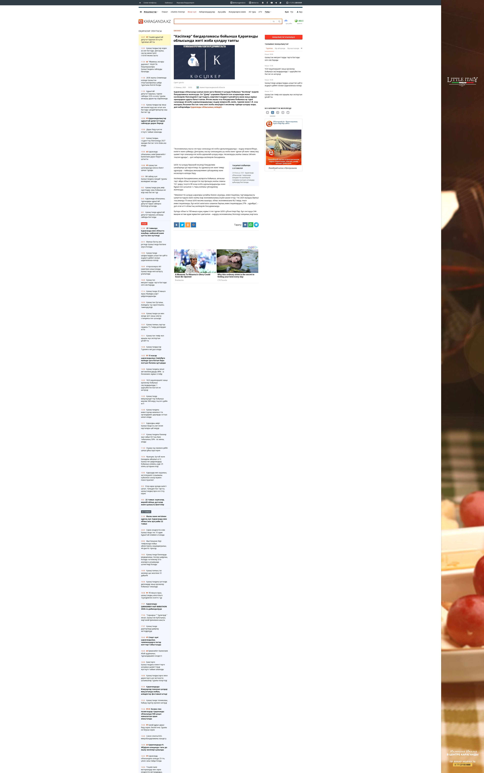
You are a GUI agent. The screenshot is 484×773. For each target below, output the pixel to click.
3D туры (252, 12)
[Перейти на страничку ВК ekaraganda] (263, 3)
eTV (260, 12)
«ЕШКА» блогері (178, 12)
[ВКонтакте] (176, 224)
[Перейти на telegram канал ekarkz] (276, 3)
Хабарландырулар (207, 12)
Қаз (287, 12)
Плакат (165, 12)
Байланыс (169, 3)
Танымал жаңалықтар (277, 44)
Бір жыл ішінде (293, 48)
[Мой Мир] (193, 224)
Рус (291, 12)
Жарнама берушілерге (185, 3)
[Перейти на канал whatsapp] (280, 3)
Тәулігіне (269, 48)
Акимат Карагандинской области (212, 87)
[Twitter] (182, 224)
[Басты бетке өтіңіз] (141, 3)
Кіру (300, 12)
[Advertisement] (216, 128)
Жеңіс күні (192, 12)
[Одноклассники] (187, 224)
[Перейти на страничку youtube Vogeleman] (272, 3)
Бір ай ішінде (280, 48)
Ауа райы (222, 12)
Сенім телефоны (150, 3)
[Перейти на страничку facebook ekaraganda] (267, 3)
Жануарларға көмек (237, 12)
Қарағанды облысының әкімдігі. (206, 107)
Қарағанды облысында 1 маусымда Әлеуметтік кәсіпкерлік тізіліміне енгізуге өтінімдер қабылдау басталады (243, 177)
